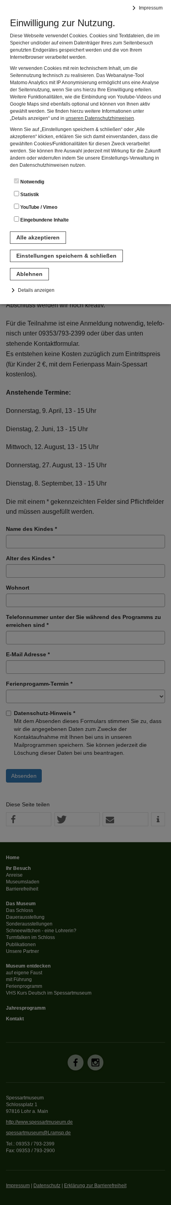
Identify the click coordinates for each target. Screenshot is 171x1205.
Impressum (151, 8)
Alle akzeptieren (38, 237)
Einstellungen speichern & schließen (66, 256)
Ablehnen (29, 274)
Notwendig (31, 182)
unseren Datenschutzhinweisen (100, 118)
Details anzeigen (36, 290)
